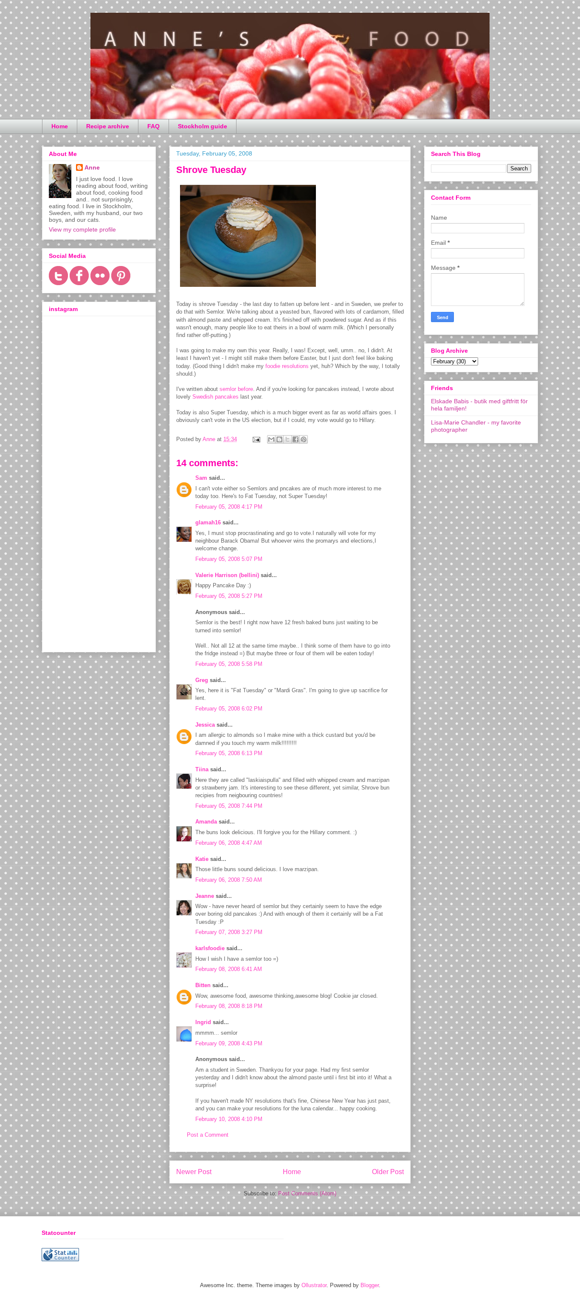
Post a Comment (207, 1135)
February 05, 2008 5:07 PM (228, 559)
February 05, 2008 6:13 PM (228, 753)
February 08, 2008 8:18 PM (228, 1006)
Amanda (206, 821)
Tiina (201, 769)
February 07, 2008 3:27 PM (228, 932)
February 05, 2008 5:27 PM (228, 596)
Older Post (388, 1171)
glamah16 (208, 522)
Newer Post (193, 1171)
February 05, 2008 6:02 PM (228, 708)
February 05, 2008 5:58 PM (228, 664)
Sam (201, 478)
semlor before (236, 389)
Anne (92, 167)
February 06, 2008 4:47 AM (228, 843)
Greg (201, 680)
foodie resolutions (287, 366)
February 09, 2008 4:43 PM (228, 1043)
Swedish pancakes (215, 396)
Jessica (205, 725)
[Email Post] (256, 439)
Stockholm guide (202, 126)
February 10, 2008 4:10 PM (228, 1119)
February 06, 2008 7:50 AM (228, 880)
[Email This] (271, 439)
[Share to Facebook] (295, 439)
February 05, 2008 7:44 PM (228, 806)
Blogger (369, 1285)
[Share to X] (287, 439)
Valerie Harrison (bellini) (227, 575)
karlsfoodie (210, 948)
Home (59, 126)
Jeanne (204, 896)
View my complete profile (82, 229)
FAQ (153, 126)
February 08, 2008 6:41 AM (228, 969)
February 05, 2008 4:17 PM (228, 507)
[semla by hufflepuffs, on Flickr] (248, 289)
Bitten (203, 985)
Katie (201, 859)
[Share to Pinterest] (303, 439)
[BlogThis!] (279, 439)
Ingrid (203, 1022)
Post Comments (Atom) (307, 1193)
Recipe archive (107, 126)
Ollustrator (314, 1285)
